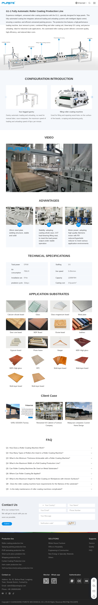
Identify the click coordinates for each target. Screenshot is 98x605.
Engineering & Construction (58, 550)
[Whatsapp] (93, 580)
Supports (92, 539)
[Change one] (72, 523)
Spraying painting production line (14, 547)
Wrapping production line (11, 557)
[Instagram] (9, 593)
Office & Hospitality (55, 547)
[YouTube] (3, 593)
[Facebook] (6, 593)
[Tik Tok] (13, 593)
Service (92, 543)
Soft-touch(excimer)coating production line (17, 568)
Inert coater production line (11, 565)
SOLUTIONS (53, 539)
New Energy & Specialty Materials (61, 554)
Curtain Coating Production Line (13, 561)
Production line (8, 539)
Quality (91, 547)
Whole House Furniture (56, 543)
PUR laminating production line (13, 550)
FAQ (90, 550)
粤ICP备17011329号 (70, 602)
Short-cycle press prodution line (13, 554)
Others (50, 557)
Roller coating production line (12, 543)
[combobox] (41, 505)
